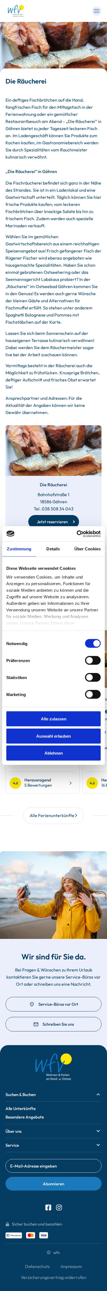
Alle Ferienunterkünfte (52, 815)
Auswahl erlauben (53, 736)
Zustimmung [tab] (19, 549)
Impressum (71, 1266)
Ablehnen (53, 753)
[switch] (93, 660)
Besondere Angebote (24, 1117)
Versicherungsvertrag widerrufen (53, 1277)
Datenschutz (37, 1266)
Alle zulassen (53, 719)
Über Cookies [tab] (87, 549)
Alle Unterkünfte (20, 1108)
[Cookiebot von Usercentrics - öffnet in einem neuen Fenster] (77, 533)
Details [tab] (53, 549)
